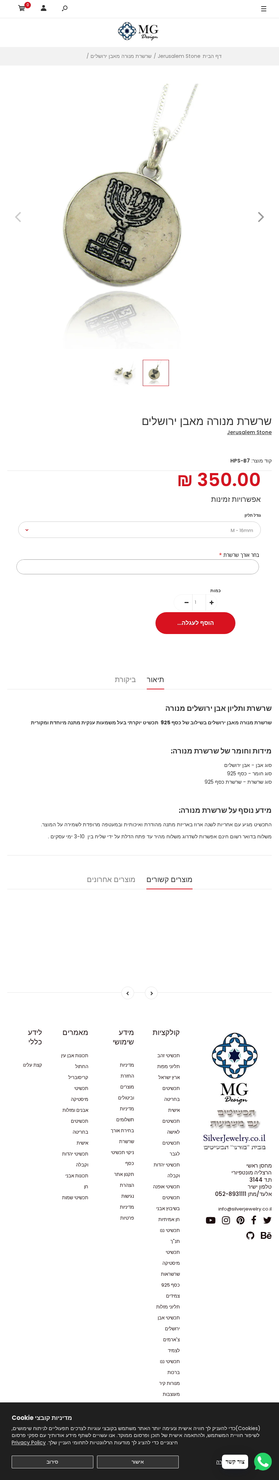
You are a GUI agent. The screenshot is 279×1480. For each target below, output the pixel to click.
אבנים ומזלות (75, 1110)
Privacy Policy (29, 1442)
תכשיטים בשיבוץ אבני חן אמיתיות (168, 1208)
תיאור (155, 679)
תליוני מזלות (168, 1306)
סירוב (52, 1461)
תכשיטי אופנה (166, 1186)
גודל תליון (252, 515)
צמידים (173, 1295)
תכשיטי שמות (75, 1197)
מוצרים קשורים (169, 879)
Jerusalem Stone (249, 432)
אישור (138, 1461)
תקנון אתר (124, 1174)
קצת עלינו (32, 1065)
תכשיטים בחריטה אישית (171, 1099)
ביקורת (125, 679)
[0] (21, 9)
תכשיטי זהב (168, 1055)
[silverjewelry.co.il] (139, 32)
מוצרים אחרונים (111, 879)
